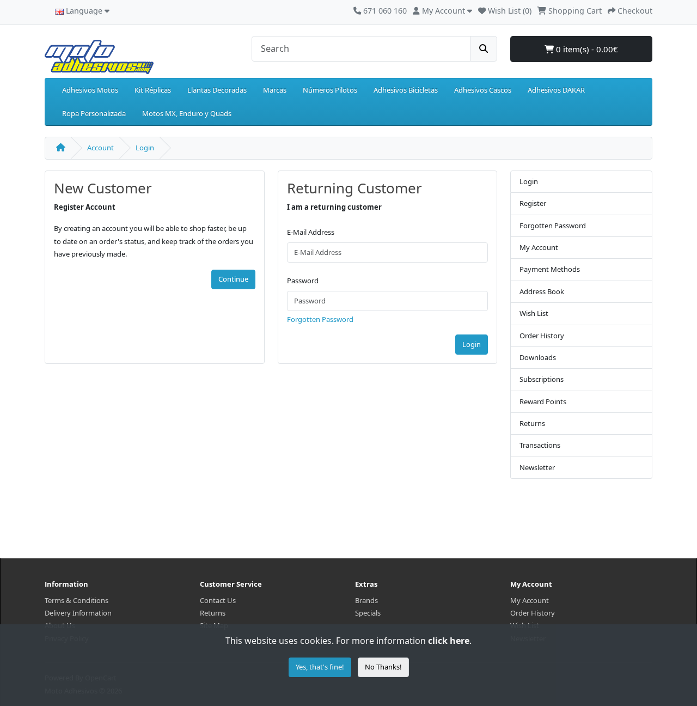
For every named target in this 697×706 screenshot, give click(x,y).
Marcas (274, 90)
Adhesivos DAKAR (556, 90)
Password (303, 280)
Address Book (541, 291)
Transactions (539, 445)
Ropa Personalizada (94, 113)
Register (532, 203)
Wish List (533, 313)
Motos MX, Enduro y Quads (186, 113)
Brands (366, 600)
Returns (532, 423)
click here (448, 641)
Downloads (537, 357)
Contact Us (218, 600)
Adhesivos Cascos (482, 90)
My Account (538, 247)
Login (145, 148)
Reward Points (542, 401)
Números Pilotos (330, 90)
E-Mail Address (310, 232)
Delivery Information (78, 613)
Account (100, 148)
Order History (541, 335)
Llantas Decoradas (217, 90)
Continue (233, 279)
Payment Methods (549, 269)
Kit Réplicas (152, 90)
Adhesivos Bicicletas (406, 90)
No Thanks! (383, 667)
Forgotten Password (320, 319)
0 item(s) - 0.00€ (586, 49)
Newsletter (537, 467)
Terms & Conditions (76, 600)
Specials (368, 613)
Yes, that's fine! (320, 667)
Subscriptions (541, 379)
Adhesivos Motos (90, 90)
